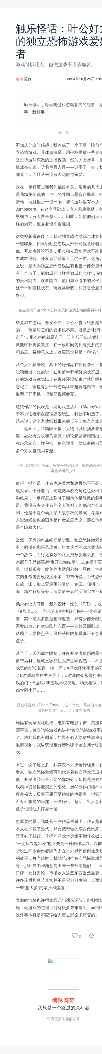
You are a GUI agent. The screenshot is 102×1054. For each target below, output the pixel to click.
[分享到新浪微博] (92, 935)
